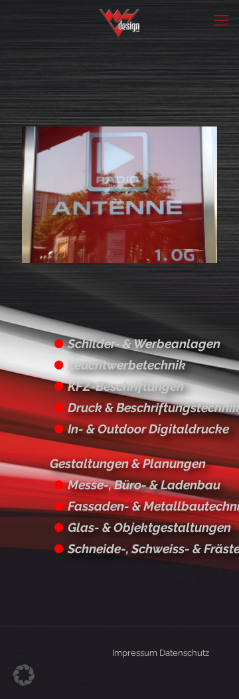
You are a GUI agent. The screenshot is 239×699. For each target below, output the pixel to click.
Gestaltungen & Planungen (128, 463)
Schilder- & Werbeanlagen (144, 343)
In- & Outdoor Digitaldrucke (148, 428)
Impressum (134, 653)
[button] (24, 675)
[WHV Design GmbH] (119, 20)
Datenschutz (184, 653)
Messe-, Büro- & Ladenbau (144, 484)
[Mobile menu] (221, 20)
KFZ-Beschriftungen (126, 386)
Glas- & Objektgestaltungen (149, 527)
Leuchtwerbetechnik (127, 364)
